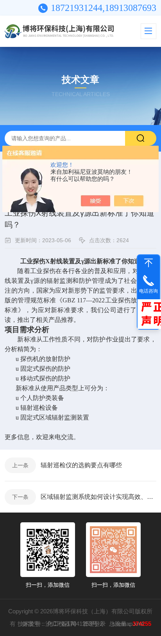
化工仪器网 (61, 623)
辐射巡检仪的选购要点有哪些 (81, 465)
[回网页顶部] (148, 263)
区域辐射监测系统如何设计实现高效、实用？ (98, 496)
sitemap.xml (127, 623)
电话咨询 (148, 291)
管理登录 (94, 623)
